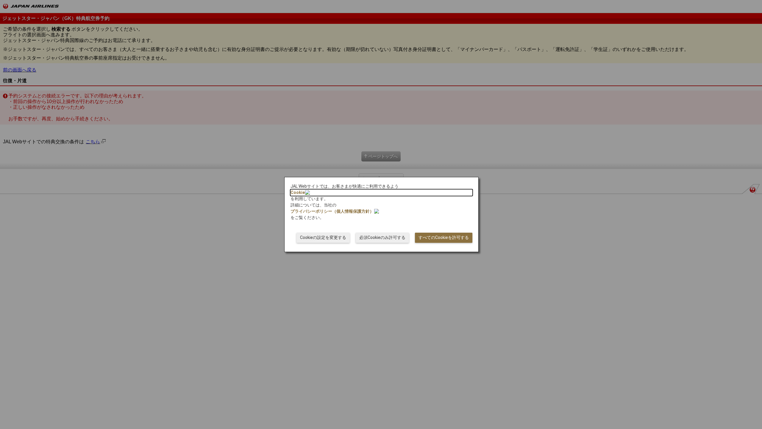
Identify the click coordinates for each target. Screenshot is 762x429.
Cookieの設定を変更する (323, 237)
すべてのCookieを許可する (444, 237)
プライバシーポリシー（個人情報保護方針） (332, 211)
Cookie (298, 192)
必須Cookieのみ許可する (382, 237)
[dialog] (381, 214)
